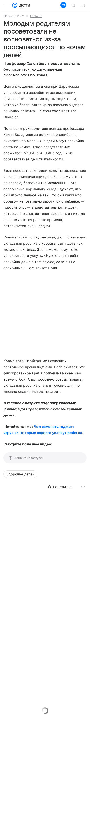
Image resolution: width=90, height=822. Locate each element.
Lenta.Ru (36, 16)
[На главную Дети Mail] (23, 5)
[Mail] (14, 5)
